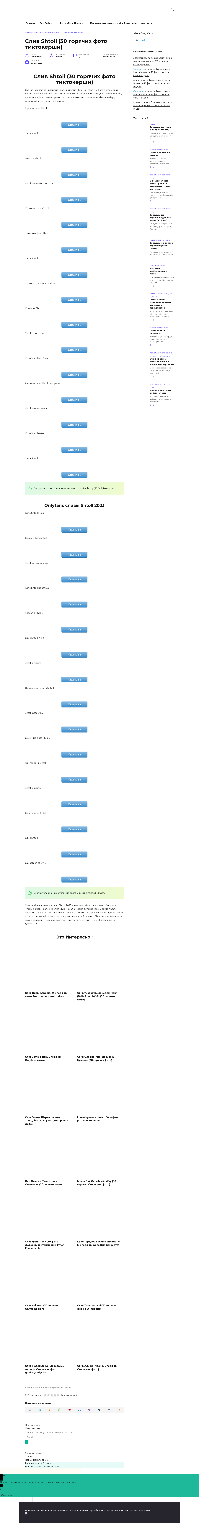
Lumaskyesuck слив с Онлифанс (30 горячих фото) (98, 1119)
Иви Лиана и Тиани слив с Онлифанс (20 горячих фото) (44, 1183)
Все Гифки (46, 23)
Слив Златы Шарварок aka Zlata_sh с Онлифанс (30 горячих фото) (46, 1120)
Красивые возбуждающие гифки (158, 271)
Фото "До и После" (53, 33)
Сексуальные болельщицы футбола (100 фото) (80, 893)
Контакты (146, 23)
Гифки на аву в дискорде (157, 331)
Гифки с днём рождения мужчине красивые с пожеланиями (160, 304)
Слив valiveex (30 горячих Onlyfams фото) (41, 1307)
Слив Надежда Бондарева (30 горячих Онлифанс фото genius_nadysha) (44, 1369)
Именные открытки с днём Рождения (113, 23)
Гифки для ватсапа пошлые (160, 153)
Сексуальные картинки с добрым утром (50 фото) (160, 218)
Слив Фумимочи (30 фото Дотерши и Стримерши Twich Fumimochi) (44, 1245)
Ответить (6, 1495)
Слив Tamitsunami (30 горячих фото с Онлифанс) (96, 1307)
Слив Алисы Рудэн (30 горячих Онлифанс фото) (97, 1367)
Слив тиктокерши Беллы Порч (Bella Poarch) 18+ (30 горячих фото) (97, 996)
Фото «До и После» (71, 23)
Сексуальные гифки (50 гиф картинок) (161, 128)
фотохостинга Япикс (139, 1510)
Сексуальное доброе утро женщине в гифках (161, 246)
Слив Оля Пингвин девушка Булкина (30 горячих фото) (95, 1058)
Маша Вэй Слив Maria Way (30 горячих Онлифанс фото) (96, 1183)
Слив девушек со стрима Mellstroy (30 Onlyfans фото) (84, 488)
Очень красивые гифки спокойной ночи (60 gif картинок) (162, 362)
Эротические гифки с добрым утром (161, 391)
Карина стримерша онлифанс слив (45, 1388)
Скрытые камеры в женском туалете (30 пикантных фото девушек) (153, 61)
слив (68, 1388)
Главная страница (34, 33)
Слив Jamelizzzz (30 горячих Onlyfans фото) (43, 1058)
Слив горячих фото (73, 33)
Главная (30, 23)
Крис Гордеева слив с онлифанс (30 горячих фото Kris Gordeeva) (98, 1243)
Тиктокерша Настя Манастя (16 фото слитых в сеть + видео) (151, 72)
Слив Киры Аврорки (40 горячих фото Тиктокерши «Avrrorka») (46, 994)
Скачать (74, 125)
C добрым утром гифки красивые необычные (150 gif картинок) (160, 185)
